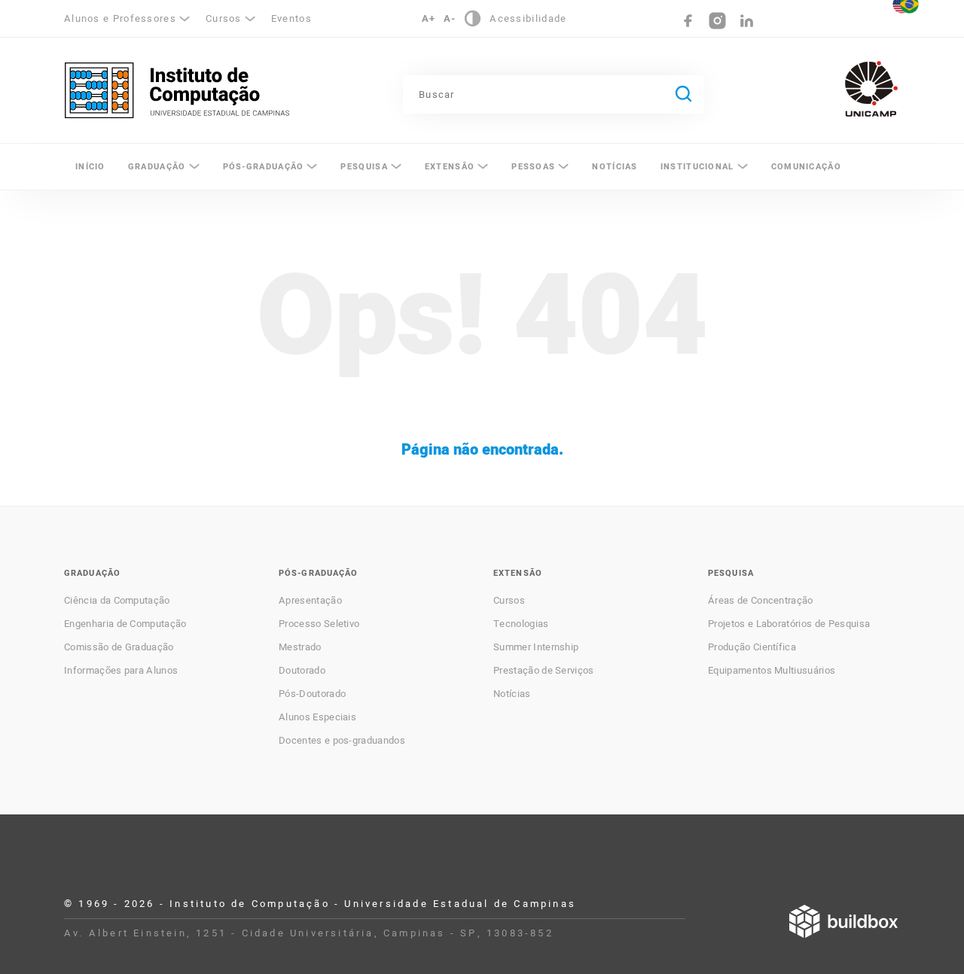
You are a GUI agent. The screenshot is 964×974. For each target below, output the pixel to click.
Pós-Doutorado (312, 694)
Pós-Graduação (263, 166)
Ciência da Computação (117, 600)
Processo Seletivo (319, 624)
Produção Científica (752, 647)
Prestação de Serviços (543, 670)
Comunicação (806, 166)
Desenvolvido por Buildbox (843, 921)
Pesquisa (363, 166)
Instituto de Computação (177, 90)
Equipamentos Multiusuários (771, 670)
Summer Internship (535, 647)
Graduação (157, 166)
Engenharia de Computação (125, 624)
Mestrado (300, 647)
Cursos (509, 600)
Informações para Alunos (121, 670)
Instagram (717, 21)
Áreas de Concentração (760, 600)
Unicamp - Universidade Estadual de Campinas (871, 88)
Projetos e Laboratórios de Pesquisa (789, 624)
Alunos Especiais (317, 717)
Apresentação (310, 600)
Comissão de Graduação (119, 647)
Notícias (614, 166)
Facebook (688, 21)
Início (90, 166)
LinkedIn (747, 21)
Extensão (449, 166)
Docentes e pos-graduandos (342, 740)
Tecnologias (521, 624)
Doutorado (302, 670)
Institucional (697, 166)
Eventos (291, 18)
